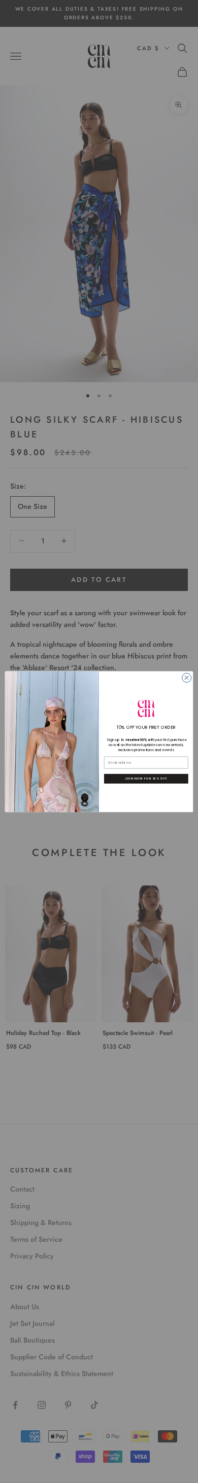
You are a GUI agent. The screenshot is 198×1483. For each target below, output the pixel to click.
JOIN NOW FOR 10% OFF (146, 778)
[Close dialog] (186, 677)
